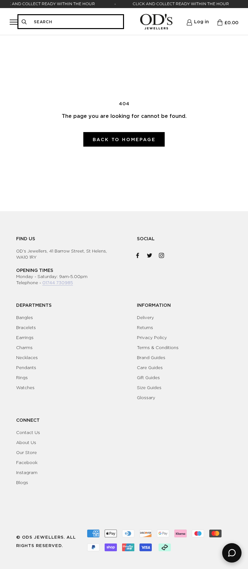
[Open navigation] (13, 21)
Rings (22, 377)
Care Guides (150, 367)
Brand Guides (151, 357)
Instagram (26, 472)
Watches (25, 387)
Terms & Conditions (158, 347)
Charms (24, 347)
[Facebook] (137, 254)
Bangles (24, 317)
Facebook (26, 462)
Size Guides (149, 387)
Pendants (26, 367)
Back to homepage (124, 139)
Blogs (22, 482)
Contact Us (28, 432)
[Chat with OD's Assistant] (232, 553)
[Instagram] (161, 254)
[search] (76, 21)
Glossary (146, 397)
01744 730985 (57, 282)
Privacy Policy (152, 337)
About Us (26, 442)
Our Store (26, 452)
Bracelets (26, 327)
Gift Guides (148, 377)
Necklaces (27, 357)
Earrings (25, 337)
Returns (145, 327)
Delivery (145, 317)
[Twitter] (149, 254)
